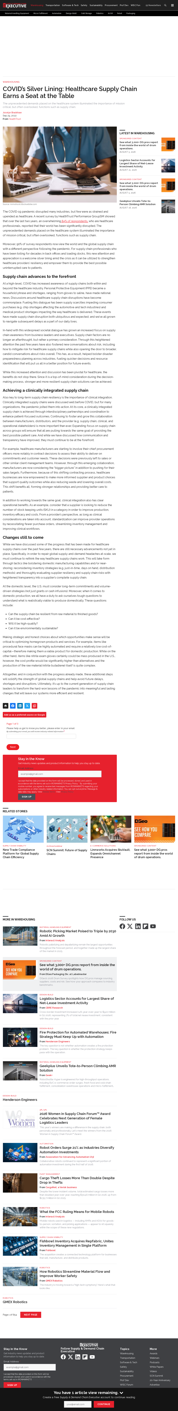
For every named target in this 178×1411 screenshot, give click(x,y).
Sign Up (27, 796)
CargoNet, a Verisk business (61, 1187)
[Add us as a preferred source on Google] (34, 706)
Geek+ (49, 1075)
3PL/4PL (43, 1110)
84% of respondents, (74, 221)
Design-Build (46, 995)
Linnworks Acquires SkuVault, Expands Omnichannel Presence (110, 853)
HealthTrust (15, 119)
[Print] (5, 706)
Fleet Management (50, 1174)
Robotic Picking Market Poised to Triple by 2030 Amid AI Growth (78, 933)
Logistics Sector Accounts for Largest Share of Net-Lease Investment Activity (137, 163)
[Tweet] (27, 706)
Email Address (26, 768)
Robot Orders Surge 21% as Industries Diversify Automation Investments (77, 1150)
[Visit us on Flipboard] (145, 926)
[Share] (13, 706)
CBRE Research (54, 1007)
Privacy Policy (67, 792)
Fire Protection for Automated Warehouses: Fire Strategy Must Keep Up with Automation (78, 1034)
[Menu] (172, 5)
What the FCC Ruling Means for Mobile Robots (77, 1212)
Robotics (45, 1208)
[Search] (165, 5)
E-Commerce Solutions (103, 846)
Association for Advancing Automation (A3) (70, 1157)
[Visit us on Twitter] (130, 926)
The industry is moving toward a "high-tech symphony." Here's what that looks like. (77, 1286)
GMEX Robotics (54, 1280)
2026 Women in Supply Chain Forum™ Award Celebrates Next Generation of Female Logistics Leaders (75, 1118)
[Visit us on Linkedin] (138, 926)
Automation (46, 1144)
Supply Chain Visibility (14, 846)
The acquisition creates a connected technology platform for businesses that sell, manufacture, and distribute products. (78, 1256)
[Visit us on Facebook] (122, 926)
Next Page (30, 1314)
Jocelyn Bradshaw (12, 112)
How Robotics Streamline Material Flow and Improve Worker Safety (75, 1274)
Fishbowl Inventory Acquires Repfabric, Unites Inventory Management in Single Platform (76, 1243)
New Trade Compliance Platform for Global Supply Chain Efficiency (21, 853)
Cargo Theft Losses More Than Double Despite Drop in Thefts (77, 1180)
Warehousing (11, 82)
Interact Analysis (55, 940)
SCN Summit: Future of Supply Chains (67, 852)
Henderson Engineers (58, 1041)
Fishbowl (50, 1250)
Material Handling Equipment (55, 927)
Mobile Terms (49, 792)
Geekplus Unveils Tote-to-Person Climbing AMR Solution (137, 202)
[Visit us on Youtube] (153, 926)
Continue (103, 1404)
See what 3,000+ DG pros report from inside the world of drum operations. (139, 145)
